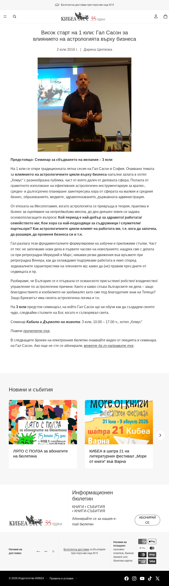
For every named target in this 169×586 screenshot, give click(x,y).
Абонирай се (147, 520)
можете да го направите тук (109, 346)
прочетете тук (36, 331)
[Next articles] (160, 435)
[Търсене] (14, 16)
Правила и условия (61, 578)
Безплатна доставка (76, 549)
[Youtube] (142, 578)
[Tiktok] (149, 578)
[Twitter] (157, 578)
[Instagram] (134, 578)
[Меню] (5, 16)
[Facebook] (126, 578)
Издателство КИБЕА (31, 578)
